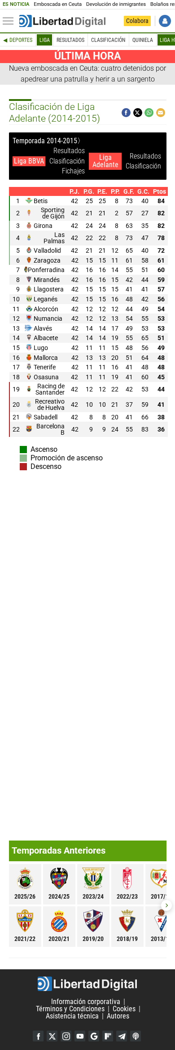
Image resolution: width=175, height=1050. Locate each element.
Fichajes (73, 171)
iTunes (135, 1036)
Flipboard (107, 1036)
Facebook (38, 1036)
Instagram (66, 1036)
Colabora (137, 20)
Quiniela (142, 40)
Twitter (52, 1036)
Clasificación (108, 40)
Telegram (121, 1036)
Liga (44, 40)
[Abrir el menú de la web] (10, 21)
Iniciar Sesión (165, 21)
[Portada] (62, 21)
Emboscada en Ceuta (58, 4)
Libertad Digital (87, 984)
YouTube (79, 1036)
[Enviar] (148, 112)
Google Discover (93, 1036)
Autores (118, 1016)
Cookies (124, 1009)
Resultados (70, 40)
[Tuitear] (137, 112)
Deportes (20, 40)
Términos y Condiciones (70, 1009)
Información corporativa (85, 1001)
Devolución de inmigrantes (116, 4)
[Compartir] (126, 112)
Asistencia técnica (72, 1016)
